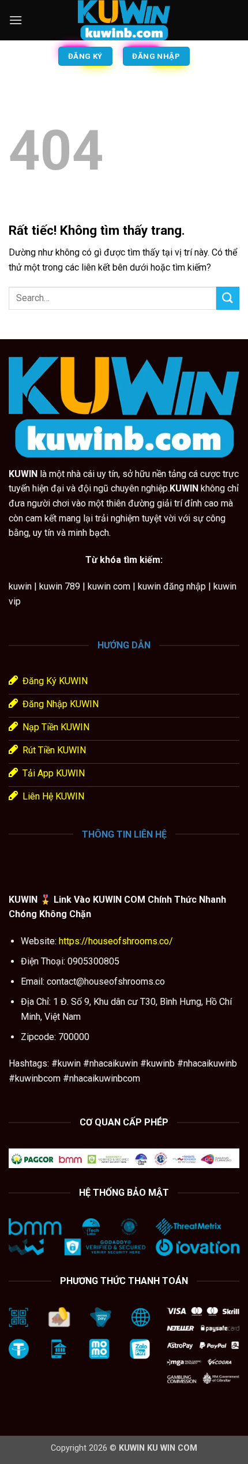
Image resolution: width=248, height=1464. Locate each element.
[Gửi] (227, 298)
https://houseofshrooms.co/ (115, 941)
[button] (15, 20)
